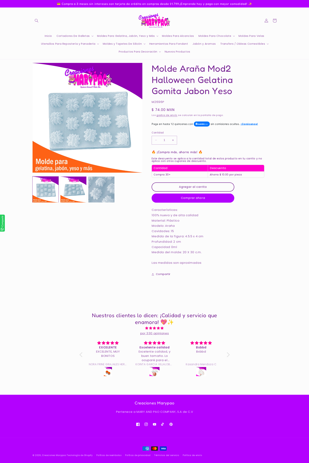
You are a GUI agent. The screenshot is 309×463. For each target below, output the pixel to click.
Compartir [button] (163, 274)
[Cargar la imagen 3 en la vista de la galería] (101, 190)
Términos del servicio (166, 455)
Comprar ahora (193, 198)
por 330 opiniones (154, 333)
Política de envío (192, 455)
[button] (37, 20)
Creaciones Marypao (54, 455)
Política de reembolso (108, 455)
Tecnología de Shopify (80, 455)
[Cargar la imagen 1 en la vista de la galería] (46, 190)
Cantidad (158, 132)
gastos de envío (166, 115)
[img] (155, 328)
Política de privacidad (137, 455)
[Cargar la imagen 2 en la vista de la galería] (73, 190)
